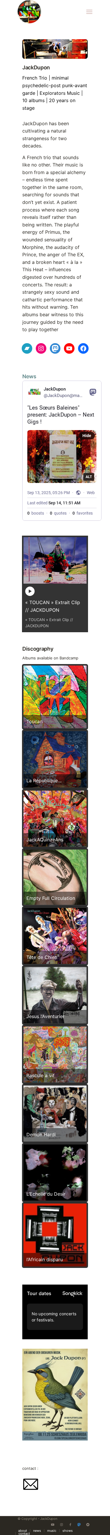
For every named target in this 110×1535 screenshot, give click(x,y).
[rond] (47, 11)
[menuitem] (89, 12)
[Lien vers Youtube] (52, 1524)
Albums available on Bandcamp (50, 658)
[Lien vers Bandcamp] (88, 1524)
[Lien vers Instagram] (61, 1524)
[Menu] (89, 12)
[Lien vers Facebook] (70, 1524)
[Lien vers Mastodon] (79, 1524)
